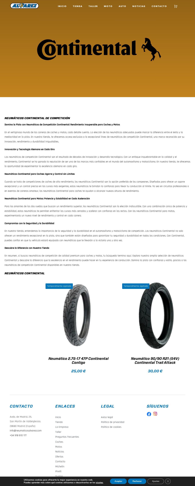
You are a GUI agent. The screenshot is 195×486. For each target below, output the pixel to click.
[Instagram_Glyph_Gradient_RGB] (155, 413)
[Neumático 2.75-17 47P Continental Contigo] (78, 315)
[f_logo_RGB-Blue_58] (149, 413)
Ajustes (155, 481)
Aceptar (118, 481)
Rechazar (137, 481)
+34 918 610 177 (18, 435)
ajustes (99, 482)
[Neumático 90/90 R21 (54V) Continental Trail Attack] (155, 315)
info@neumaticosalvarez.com (26, 430)
